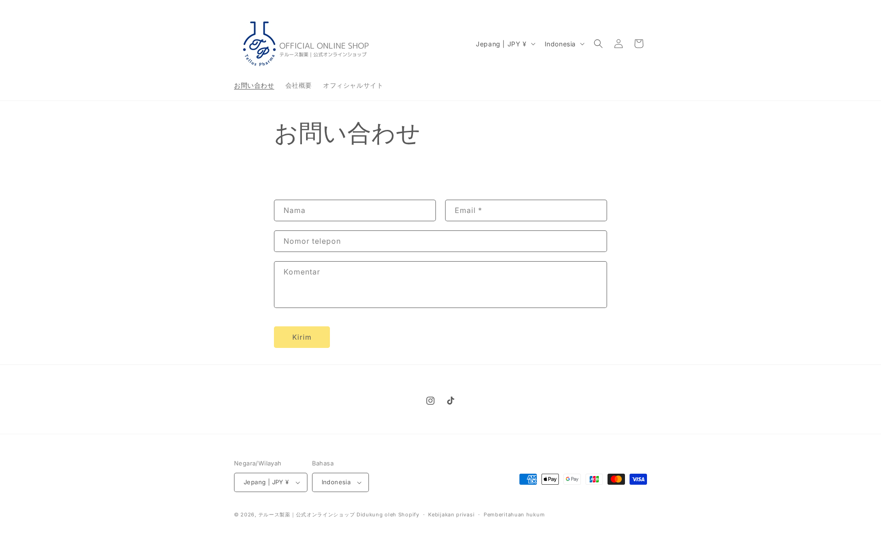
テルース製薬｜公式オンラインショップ (306, 514)
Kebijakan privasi (451, 514)
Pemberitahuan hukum (514, 514)
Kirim (302, 337)
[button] (598, 44)
